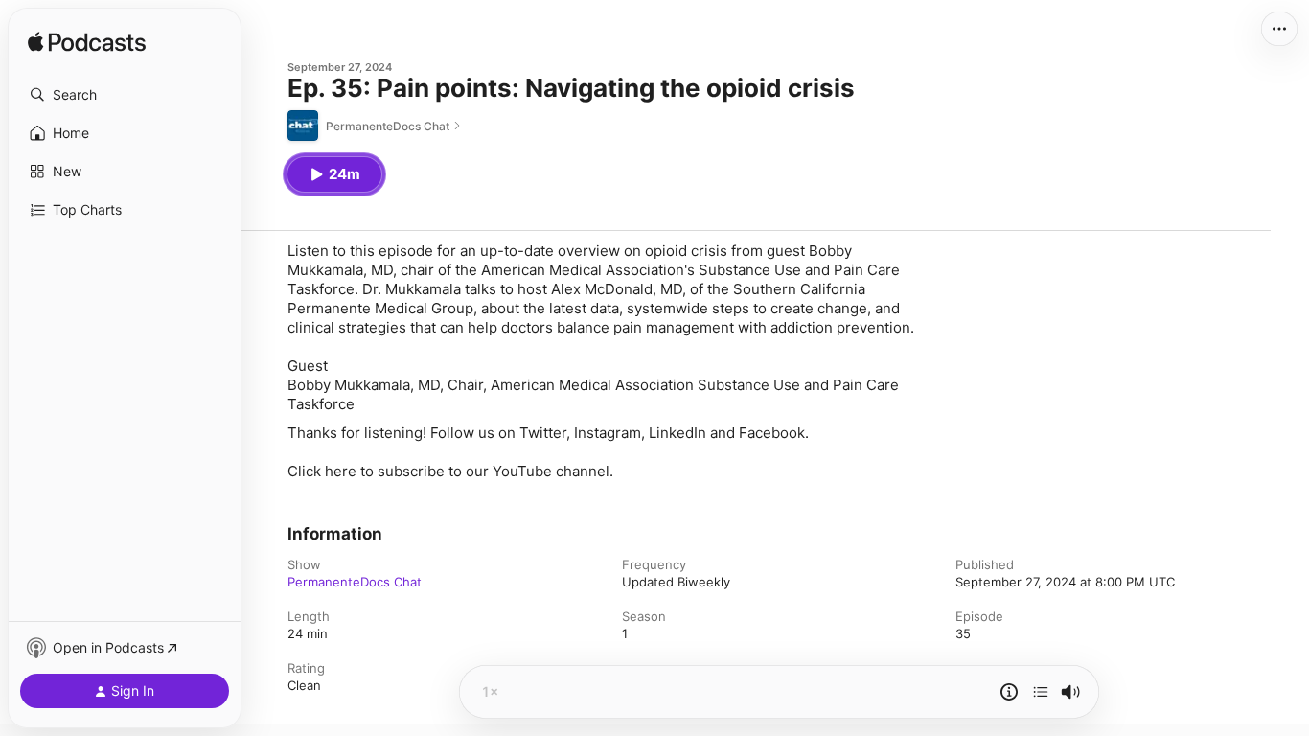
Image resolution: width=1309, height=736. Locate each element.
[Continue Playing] (1040, 691)
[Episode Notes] (1009, 691)
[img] (87, 43)
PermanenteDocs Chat (354, 581)
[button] (124, 95)
